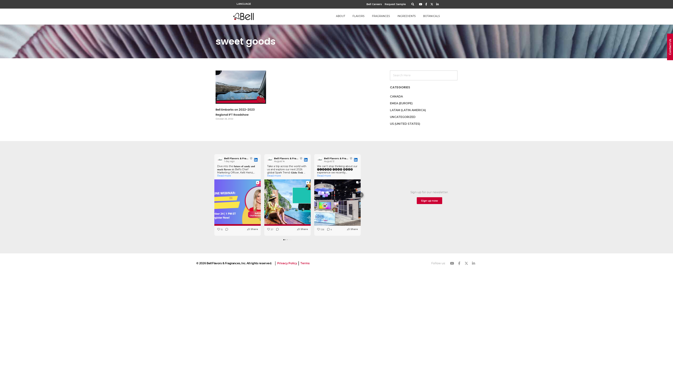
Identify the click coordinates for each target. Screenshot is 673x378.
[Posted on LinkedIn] (256, 160)
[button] (413, 4)
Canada (396, 96)
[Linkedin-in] (437, 4)
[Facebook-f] (426, 4)
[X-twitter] (431, 4)
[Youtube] (420, 4)
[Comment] (226, 230)
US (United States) (405, 123)
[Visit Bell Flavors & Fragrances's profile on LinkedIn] (220, 160)
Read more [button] (224, 175)
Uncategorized (403, 117)
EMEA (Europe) (401, 103)
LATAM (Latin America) (408, 110)
